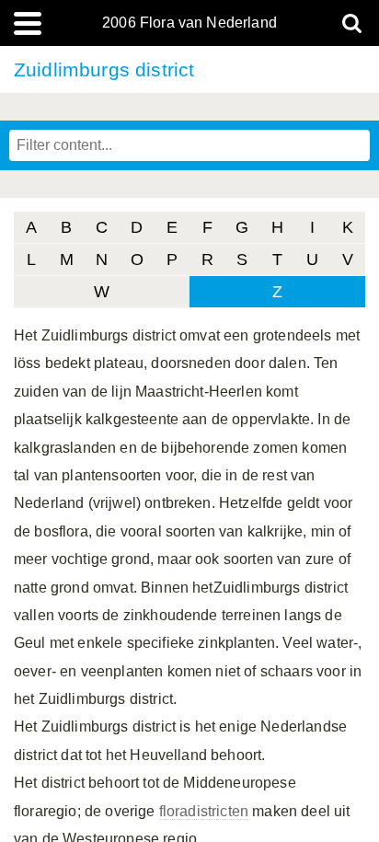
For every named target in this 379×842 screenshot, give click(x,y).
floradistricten (203, 811)
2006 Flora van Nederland (189, 23)
